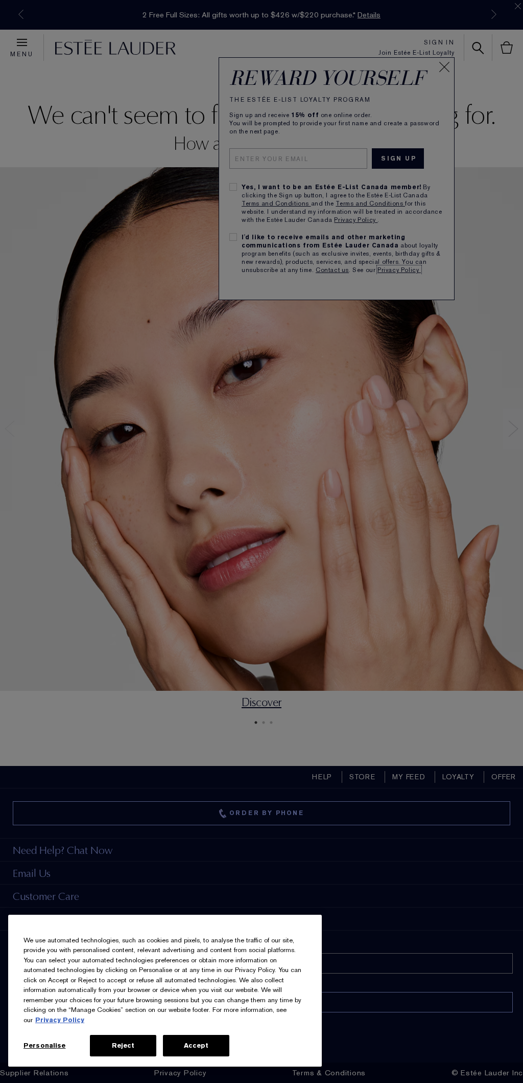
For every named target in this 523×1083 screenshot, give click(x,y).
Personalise (44, 1045)
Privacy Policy (59, 1020)
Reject (123, 1045)
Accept (196, 1045)
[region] (165, 991)
